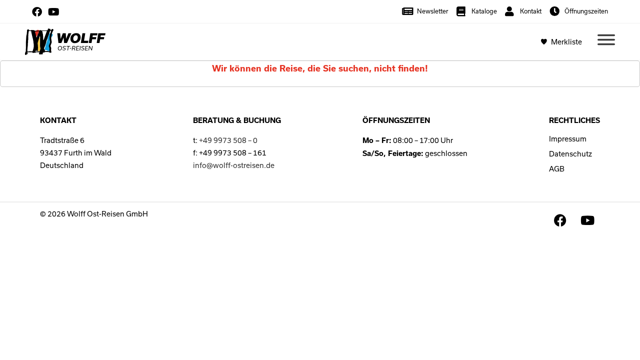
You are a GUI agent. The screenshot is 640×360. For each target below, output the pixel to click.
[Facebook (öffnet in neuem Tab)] (38, 11)
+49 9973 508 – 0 (228, 140)
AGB (556, 168)
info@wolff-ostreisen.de (233, 165)
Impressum (567, 138)
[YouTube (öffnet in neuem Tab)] (53, 11)
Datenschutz (570, 154)
